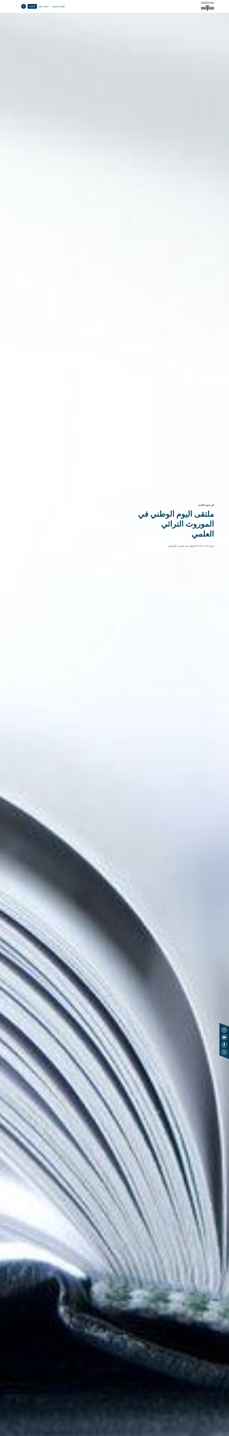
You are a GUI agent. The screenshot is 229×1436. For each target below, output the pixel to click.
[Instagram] (224, 1030)
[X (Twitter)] (224, 1052)
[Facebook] (224, 1044)
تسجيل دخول (44, 6)
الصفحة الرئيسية (58, 6)
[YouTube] (224, 1037)
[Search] (23, 6)
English (32, 6)
